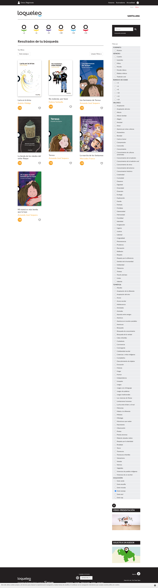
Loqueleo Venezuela (30, 14)
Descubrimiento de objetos (126, 361)
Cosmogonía (121, 348)
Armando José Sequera (90, 103)
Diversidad (120, 188)
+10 (61, 33)
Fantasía (119, 205)
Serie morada (121, 487)
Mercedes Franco (87, 159)
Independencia (122, 378)
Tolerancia (120, 268)
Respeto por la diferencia (125, 258)
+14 (85, 33)
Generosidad (121, 211)
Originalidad (121, 238)
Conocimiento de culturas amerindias (125, 153)
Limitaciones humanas (124, 401)
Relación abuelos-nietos (125, 438)
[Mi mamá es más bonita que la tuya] (29, 189)
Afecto (119, 112)
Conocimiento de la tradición (126, 158)
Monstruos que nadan (124, 421)
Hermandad (121, 215)
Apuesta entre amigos (124, 314)
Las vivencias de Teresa (124, 398)
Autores (111, 3)
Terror (119, 448)
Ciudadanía (120, 341)
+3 (24, 33)
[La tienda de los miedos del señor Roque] (29, 134)
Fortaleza (120, 208)
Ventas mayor (100, 582)
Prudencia (120, 245)
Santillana (133, 16)
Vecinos (119, 465)
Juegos (119, 384)
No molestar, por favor (58, 99)
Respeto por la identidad (125, 441)
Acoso (119, 298)
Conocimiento (121, 149)
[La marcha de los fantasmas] (91, 134)
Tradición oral (121, 77)
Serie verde (120, 481)
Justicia (119, 231)
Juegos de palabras (123, 391)
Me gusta (39, 108)
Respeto (119, 255)
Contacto (93, 582)
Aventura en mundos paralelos (127, 321)
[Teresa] (60, 133)
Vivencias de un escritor (125, 475)
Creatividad (120, 174)
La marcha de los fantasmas (91, 156)
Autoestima (120, 132)
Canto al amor (121, 139)
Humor (119, 374)
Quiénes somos (69, 582)
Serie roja (120, 497)
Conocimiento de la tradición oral (128, 161)
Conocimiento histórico (124, 171)
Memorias (120, 408)
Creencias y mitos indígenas (126, 354)
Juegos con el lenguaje (124, 388)
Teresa (51, 155)
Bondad (119, 136)
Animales (120, 311)
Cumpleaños (121, 358)
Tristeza (119, 271)
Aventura (120, 318)
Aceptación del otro (123, 109)
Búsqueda (120, 328)
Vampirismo (121, 458)
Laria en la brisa (24, 100)
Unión (119, 278)
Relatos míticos (122, 73)
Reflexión (120, 251)
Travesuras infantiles (123, 455)
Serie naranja (121, 491)
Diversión (120, 191)
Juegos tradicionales (123, 394)
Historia (119, 368)
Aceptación (120, 106)
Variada (119, 461)
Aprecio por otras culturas (125, 129)
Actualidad (131, 3)
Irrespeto (120, 381)
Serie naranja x (24, 54)
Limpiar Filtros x (96, 54)
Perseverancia (121, 241)
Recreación (120, 248)
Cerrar (155, 585)
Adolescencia (121, 304)
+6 (36, 33)
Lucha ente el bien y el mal (125, 405)
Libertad (119, 235)
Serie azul (120, 494)
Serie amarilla (121, 484)
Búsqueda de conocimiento (126, 331)
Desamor (120, 181)
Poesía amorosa (122, 435)
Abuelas (119, 288)
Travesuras (120, 451)
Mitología (120, 418)
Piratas (119, 431)
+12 (73, 33)
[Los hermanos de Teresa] (91, 78)
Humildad (120, 218)
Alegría (119, 119)
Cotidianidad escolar (123, 351)
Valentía (119, 281)
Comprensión (121, 142)
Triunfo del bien (122, 275)
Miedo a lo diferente (123, 411)
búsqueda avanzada (120, 33)
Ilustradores (120, 3)
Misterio (119, 415)
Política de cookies (85, 582)
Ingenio (119, 228)
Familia (119, 201)
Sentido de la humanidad (125, 261)
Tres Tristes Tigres (136, 580)
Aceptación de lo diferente (125, 291)
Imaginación (121, 225)
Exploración (121, 198)
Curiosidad (120, 178)
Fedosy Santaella (56, 102)
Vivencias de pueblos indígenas (127, 471)
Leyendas (120, 60)
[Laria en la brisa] (29, 78)
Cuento (119, 57)
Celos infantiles (122, 338)
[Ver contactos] (126, 555)
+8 (49, 33)
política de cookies (114, 585)
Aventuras (120, 324)
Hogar (119, 371)
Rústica (119, 50)
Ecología (119, 195)
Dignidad (120, 185)
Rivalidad (120, 445)
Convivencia (121, 344)
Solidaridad (120, 265)
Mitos (119, 63)
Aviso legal (76, 582)
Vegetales (120, 468)
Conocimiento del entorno (125, 168)
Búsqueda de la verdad (124, 334)
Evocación (120, 364)
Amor (119, 126)
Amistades (120, 308)
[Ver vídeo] (126, 522)
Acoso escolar (121, 301)
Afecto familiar (122, 116)
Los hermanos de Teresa (90, 100)
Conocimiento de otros (124, 164)
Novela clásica (121, 70)
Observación (121, 428)
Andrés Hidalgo (24, 103)
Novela (119, 67)
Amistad (119, 122)
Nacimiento (121, 425)
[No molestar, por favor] (60, 77)
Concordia (120, 146)
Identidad (120, 221)
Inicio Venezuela (137, 2)
